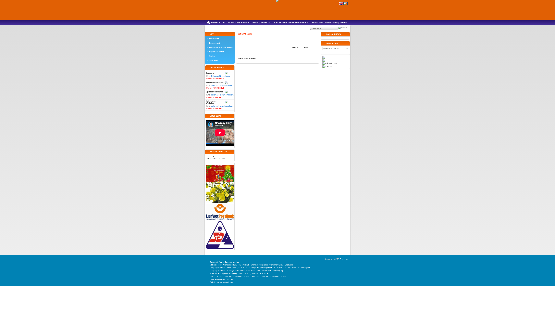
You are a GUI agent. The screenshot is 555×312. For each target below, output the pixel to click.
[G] (324, 57)
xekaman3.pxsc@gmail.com (222, 106)
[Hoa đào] (327, 66)
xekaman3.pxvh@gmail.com (222, 95)
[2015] (220, 181)
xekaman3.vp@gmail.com (221, 85)
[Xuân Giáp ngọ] (329, 63)
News (255, 23)
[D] (324, 60)
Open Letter (214, 39)
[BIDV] (220, 219)
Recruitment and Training (324, 23)
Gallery (212, 56)
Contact (344, 23)
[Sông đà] (220, 248)
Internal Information (238, 23)
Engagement (214, 43)
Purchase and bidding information (291, 23)
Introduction (218, 23)
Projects (265, 23)
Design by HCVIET (332, 259)
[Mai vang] (220, 202)
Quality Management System (221, 47)
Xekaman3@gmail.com (220, 76)
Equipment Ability (216, 52)
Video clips (213, 60)
